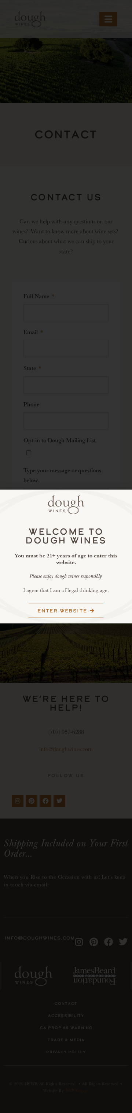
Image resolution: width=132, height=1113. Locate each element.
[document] (66, 556)
